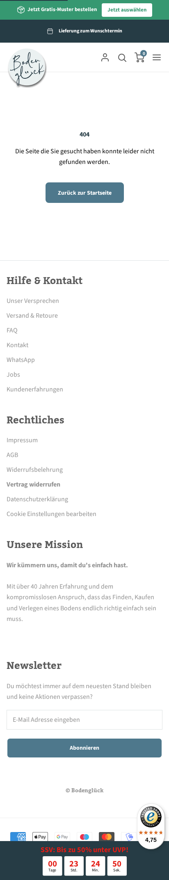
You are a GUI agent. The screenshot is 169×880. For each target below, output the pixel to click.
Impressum (22, 440)
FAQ (12, 330)
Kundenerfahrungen (35, 389)
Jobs (13, 374)
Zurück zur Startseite (85, 193)
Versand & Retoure (32, 315)
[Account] (105, 57)
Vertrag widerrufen (33, 484)
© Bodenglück (84, 790)
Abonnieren (84, 748)
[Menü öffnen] (157, 57)
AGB (12, 454)
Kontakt (17, 345)
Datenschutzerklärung (37, 499)
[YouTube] (79, 634)
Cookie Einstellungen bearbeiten (51, 513)
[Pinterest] (57, 634)
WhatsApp (21, 359)
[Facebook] (11, 634)
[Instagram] (34, 634)
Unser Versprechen (33, 300)
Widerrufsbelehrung (35, 469)
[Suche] (122, 57)
